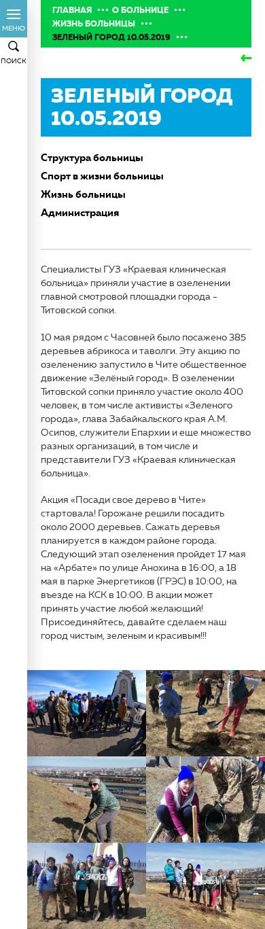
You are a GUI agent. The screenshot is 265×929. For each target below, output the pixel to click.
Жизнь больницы (93, 23)
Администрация (80, 212)
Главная (72, 10)
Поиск (13, 60)
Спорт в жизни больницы (102, 175)
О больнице (140, 10)
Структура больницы (92, 157)
